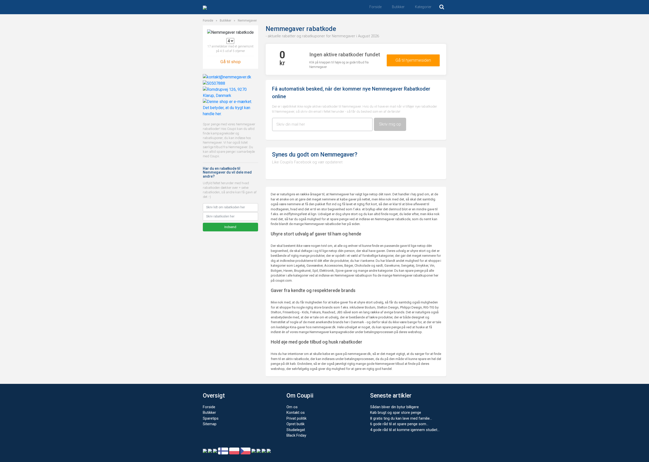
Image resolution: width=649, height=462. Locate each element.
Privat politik (296, 418)
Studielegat (295, 429)
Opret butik (295, 424)
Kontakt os (295, 412)
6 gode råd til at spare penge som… (399, 424)
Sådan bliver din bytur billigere (394, 407)
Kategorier (423, 7)
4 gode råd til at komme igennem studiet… (405, 429)
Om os (292, 407)
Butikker (398, 7)
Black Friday (296, 435)
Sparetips (211, 418)
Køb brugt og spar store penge (395, 412)
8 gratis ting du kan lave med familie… (401, 418)
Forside (375, 7)
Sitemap (210, 424)
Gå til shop (230, 61)
